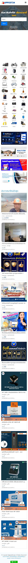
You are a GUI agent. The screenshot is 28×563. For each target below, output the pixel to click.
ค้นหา (4, 24)
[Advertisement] (14, 45)
